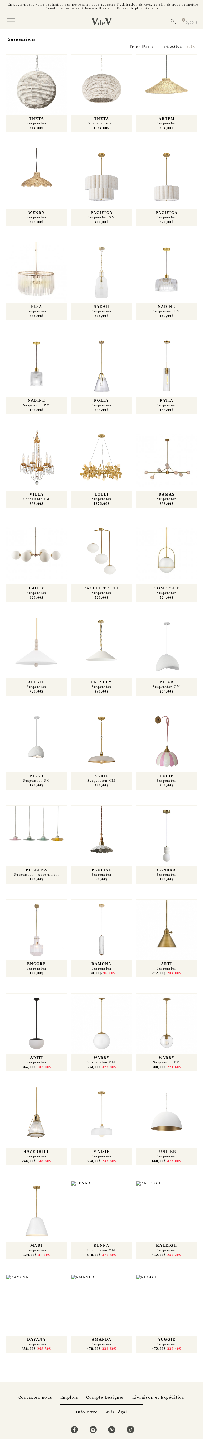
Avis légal (116, 1411)
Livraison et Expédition (158, 1397)
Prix (191, 47)
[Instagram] (94, 1431)
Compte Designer (105, 1397)
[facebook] (75, 1431)
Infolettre (87, 1411)
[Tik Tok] (130, 1431)
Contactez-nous (35, 1397)
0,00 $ (191, 22)
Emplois (69, 1397)
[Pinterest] (112, 1431)
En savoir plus (129, 8)
